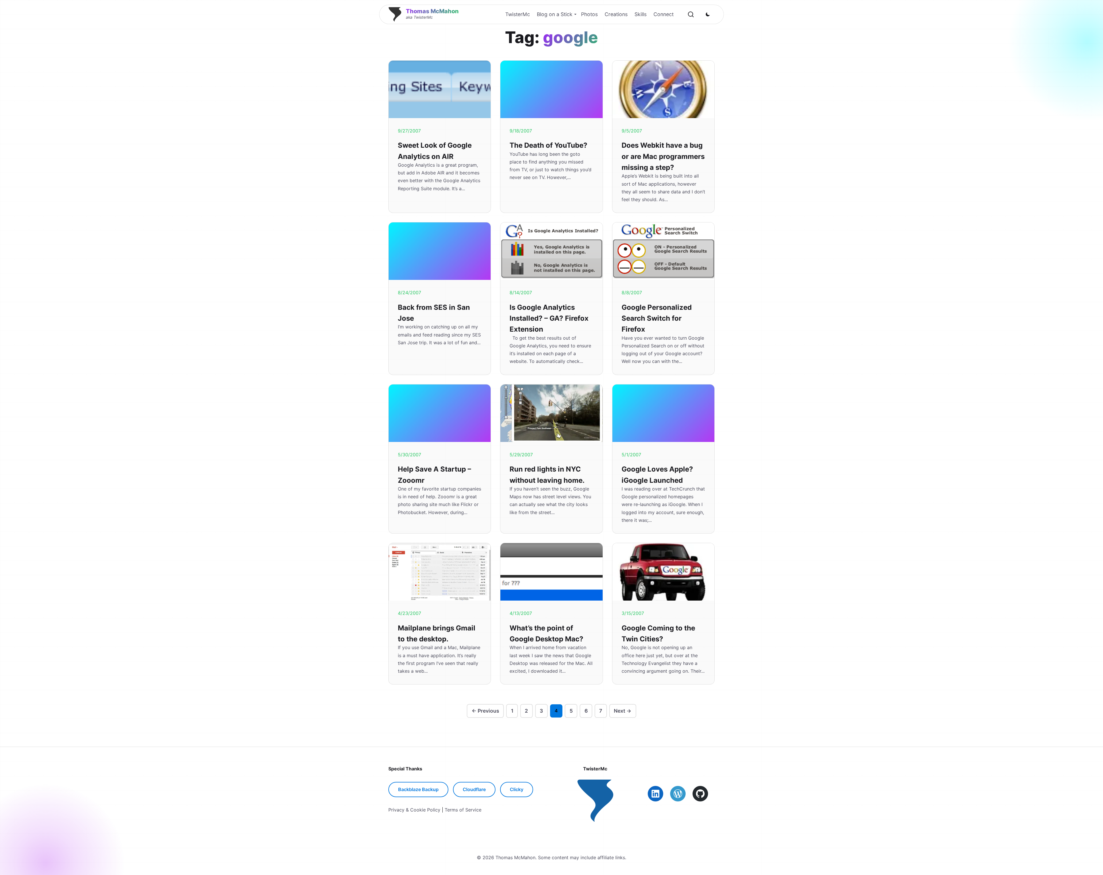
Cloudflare (474, 789)
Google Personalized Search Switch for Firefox (657, 318)
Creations (616, 14)
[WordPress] (678, 793)
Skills (641, 14)
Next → (622, 711)
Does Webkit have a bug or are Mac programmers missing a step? (663, 156)
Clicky (516, 789)
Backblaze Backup (418, 789)
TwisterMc (517, 14)
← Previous (485, 711)
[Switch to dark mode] (707, 14)
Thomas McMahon (432, 11)
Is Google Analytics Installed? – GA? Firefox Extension (549, 318)
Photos (589, 14)
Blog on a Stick (554, 14)
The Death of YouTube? (548, 145)
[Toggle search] (691, 14)
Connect (663, 14)
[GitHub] (700, 793)
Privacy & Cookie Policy (414, 810)
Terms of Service (463, 810)
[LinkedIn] (655, 793)
